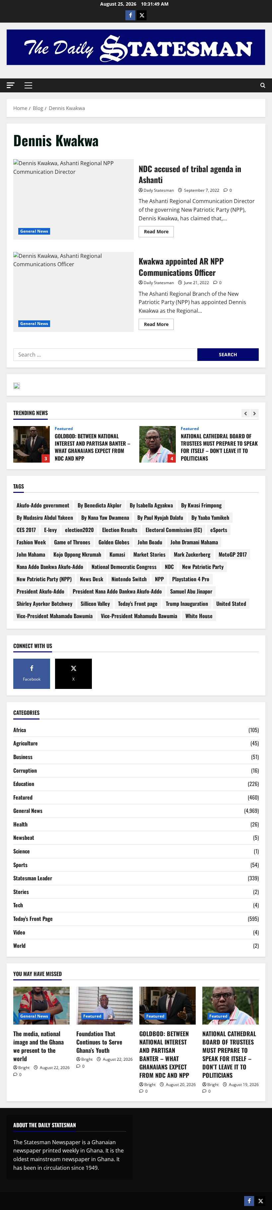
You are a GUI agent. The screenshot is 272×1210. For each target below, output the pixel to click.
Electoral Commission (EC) (174, 530)
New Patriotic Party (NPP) (44, 579)
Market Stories (149, 554)
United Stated (231, 603)
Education (23, 784)
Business (23, 757)
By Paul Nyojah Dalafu (160, 517)
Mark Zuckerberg (192, 554)
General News (34, 231)
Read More (159, 230)
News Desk (91, 579)
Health (20, 824)
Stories (21, 892)
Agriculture (25, 743)
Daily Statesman (159, 190)
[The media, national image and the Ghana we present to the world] (41, 1005)
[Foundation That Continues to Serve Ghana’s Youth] (104, 1005)
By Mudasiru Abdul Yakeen (45, 517)
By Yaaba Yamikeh (210, 517)
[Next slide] (254, 413)
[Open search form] (262, 85)
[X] (142, 15)
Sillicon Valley (95, 603)
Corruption (25, 770)
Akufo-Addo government (43, 505)
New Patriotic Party (203, 567)
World (19, 945)
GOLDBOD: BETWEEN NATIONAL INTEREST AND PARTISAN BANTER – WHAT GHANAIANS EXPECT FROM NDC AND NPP (31, 444)
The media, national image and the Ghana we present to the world (38, 1046)
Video (19, 932)
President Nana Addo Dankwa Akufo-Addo (117, 591)
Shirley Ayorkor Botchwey (44, 603)
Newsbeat (23, 837)
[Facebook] (130, 15)
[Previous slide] (245, 413)
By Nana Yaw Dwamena (105, 517)
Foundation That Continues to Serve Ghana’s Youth (99, 1041)
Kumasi (117, 554)
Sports (20, 865)
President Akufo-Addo (40, 591)
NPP (159, 579)
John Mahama (31, 554)
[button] (11, 85)
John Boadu (150, 542)
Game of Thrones (72, 542)
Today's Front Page (33, 919)
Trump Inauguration (187, 603)
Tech (18, 905)
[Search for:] (105, 354)
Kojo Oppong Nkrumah (77, 554)
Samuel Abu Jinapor (191, 591)
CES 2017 (26, 530)
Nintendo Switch (129, 579)
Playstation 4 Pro (190, 579)
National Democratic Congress (124, 567)
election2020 (79, 530)
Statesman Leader (32, 878)
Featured (64, 429)
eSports (218, 530)
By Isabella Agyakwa (151, 505)
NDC (169, 567)
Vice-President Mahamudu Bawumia (139, 616)
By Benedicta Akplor (99, 505)
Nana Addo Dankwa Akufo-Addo (50, 567)
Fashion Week (31, 542)
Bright (24, 1067)
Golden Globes (114, 542)
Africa (19, 730)
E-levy (50, 530)
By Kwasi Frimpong (201, 505)
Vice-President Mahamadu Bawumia (55, 616)
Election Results (119, 530)
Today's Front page (138, 603)
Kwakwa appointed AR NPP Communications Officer (73, 292)
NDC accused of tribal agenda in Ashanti (73, 199)
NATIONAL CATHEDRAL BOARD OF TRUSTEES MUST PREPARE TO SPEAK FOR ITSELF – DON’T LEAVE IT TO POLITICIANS (157, 444)
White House (199, 616)
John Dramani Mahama (194, 542)
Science (21, 851)
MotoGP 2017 (233, 554)
